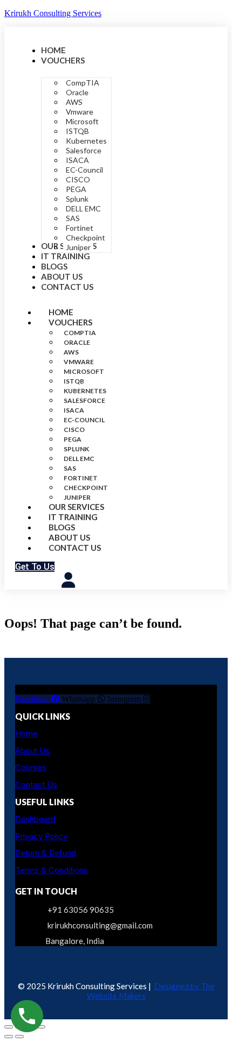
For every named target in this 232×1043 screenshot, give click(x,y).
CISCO (74, 429)
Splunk (76, 449)
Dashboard (35, 819)
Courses (30, 767)
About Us (32, 751)
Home (26, 733)
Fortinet (81, 478)
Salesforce (84, 400)
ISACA (74, 410)
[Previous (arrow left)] (8, 1036)
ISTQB (74, 381)
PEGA (72, 439)
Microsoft (84, 371)
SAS (70, 468)
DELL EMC (79, 459)
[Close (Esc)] (41, 1026)
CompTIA (80, 333)
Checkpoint (86, 488)
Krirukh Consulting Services (52, 13)
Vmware (79, 362)
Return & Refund (45, 853)
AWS (71, 352)
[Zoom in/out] (8, 1026)
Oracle (77, 342)
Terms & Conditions (51, 870)
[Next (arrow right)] (19, 1036)
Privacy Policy (41, 836)
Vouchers (70, 322)
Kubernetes (85, 391)
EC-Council (84, 420)
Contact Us (75, 547)
